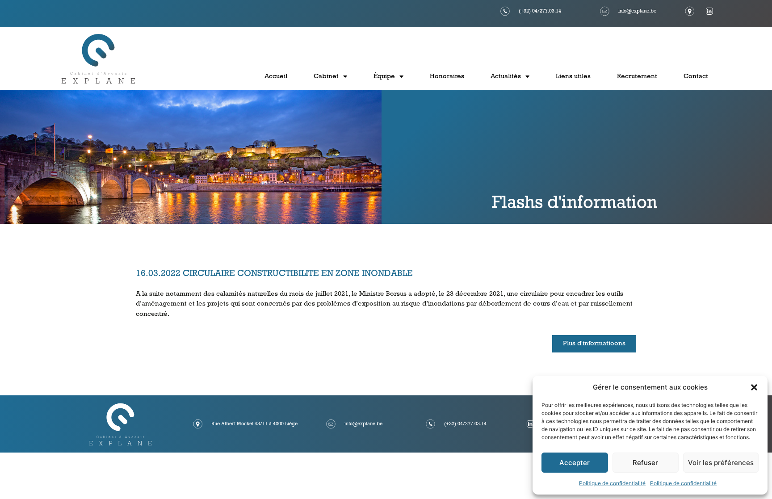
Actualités (506, 76)
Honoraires (447, 76)
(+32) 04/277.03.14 (540, 11)
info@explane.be (637, 11)
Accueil (275, 76)
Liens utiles (573, 76)
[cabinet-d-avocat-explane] (530, 424)
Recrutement (637, 76)
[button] (754, 387)
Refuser (645, 462)
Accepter (574, 462)
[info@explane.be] (605, 11)
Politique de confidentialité (612, 483)
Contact (696, 76)
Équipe (384, 76)
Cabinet (326, 76)
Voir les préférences (721, 462)
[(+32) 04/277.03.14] (505, 11)
